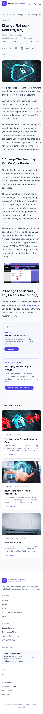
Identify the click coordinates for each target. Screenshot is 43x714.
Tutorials (11, 15)
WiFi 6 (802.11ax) (8, 640)
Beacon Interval (8, 628)
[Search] (29, 3)
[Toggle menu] (40, 3)
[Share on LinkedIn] (21, 48)
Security (24, 42)
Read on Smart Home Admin (18, 388)
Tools (4, 608)
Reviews (5, 604)
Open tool (10, 349)
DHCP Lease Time (9, 632)
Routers (15, 42)
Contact (5, 678)
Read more (8, 455)
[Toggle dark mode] (34, 3)
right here (28, 305)
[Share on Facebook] (16, 48)
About (4, 674)
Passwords (34, 42)
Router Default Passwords (12, 612)
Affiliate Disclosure (9, 686)
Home (4, 15)
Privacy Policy (7, 682)
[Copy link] (4, 54)
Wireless (6, 42)
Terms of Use (7, 690)
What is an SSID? (12, 542)
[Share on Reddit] (27, 48)
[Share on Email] (33, 48)
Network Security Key (10, 636)
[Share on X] (10, 48)
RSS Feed (5, 694)
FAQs (4, 616)
